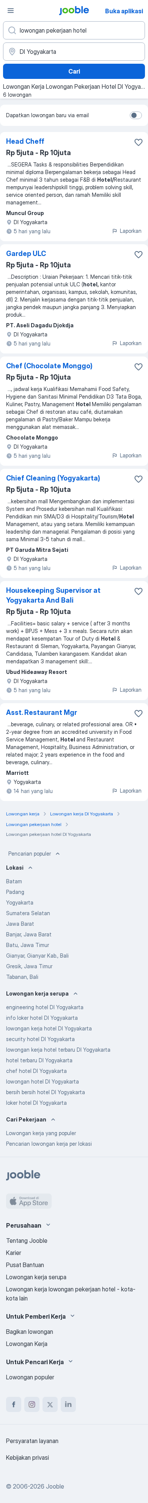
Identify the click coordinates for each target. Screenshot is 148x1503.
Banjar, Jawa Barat (29, 934)
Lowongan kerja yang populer (41, 1133)
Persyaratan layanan (32, 1441)
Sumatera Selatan (28, 913)
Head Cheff (25, 141)
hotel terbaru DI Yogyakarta (39, 1060)
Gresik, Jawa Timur (29, 966)
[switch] (136, 115)
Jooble (55, 1486)
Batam (14, 881)
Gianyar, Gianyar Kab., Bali (37, 955)
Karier (13, 1252)
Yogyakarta (19, 902)
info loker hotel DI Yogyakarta (42, 1018)
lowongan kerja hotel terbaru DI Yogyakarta (58, 1049)
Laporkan (131, 231)
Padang (15, 892)
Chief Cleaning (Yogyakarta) (53, 478)
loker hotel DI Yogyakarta (36, 1102)
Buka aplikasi (124, 11)
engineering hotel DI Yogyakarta (44, 1007)
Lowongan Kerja (26, 1344)
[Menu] (10, 10)
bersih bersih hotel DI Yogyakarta (45, 1092)
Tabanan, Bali (22, 977)
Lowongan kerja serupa (36, 1277)
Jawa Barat (20, 923)
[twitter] (50, 1404)
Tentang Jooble (26, 1240)
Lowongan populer (30, 1377)
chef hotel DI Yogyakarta (36, 1071)
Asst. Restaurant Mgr (41, 712)
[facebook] (13, 1404)
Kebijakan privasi (27, 1457)
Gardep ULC (26, 254)
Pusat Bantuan (25, 1265)
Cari (74, 71)
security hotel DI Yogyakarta (40, 1039)
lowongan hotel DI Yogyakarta (42, 1081)
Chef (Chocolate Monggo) (49, 366)
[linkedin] (68, 1404)
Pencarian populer (29, 853)
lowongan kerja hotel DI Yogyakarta (49, 1028)
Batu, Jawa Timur (27, 945)
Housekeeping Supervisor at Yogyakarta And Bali (53, 595)
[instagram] (31, 1404)
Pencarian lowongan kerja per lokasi (49, 1143)
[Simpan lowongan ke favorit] (138, 142)
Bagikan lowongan (29, 1331)
